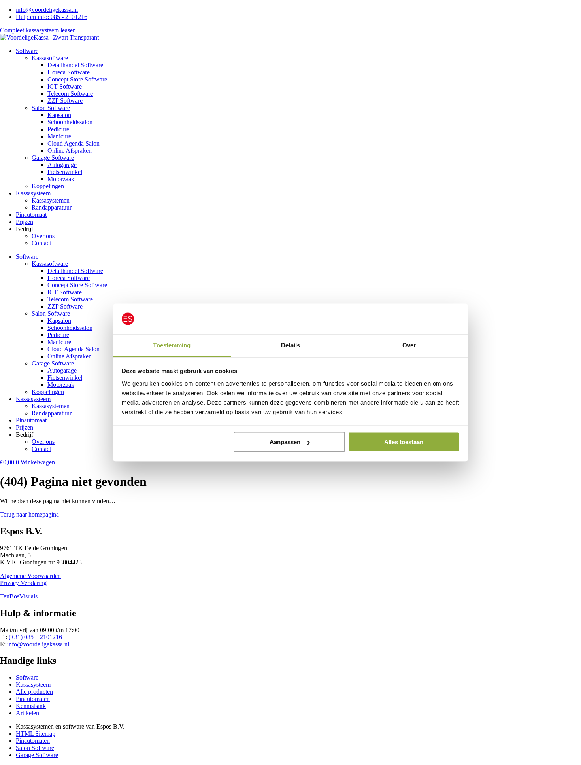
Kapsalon (59, 115)
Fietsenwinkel (64, 172)
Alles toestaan (403, 442)
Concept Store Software (77, 79)
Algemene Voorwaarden (30, 575)
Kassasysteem (33, 193)
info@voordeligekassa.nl (38, 644)
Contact (41, 243)
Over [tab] (409, 344)
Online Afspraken (69, 150)
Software (27, 50)
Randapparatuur (52, 207)
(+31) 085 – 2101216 (34, 637)
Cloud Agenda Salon (73, 143)
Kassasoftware (50, 58)
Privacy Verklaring (23, 582)
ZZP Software (65, 100)
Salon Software (51, 107)
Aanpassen (285, 442)
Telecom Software (70, 93)
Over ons (43, 236)
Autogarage (62, 164)
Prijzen (24, 221)
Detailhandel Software (75, 65)
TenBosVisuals (19, 596)
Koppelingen (48, 186)
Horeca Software (68, 72)
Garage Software (53, 157)
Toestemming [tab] (172, 344)
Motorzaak (60, 179)
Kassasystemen (51, 200)
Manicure (59, 136)
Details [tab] (290, 344)
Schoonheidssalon (69, 122)
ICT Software (64, 86)
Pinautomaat (31, 214)
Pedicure (58, 129)
